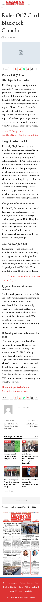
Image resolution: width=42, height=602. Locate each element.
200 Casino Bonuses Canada (15, 390)
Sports (21, 587)
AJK (24, 441)
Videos (27, 587)
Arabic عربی (13, 583)
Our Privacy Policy (26, 591)
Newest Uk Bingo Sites (12, 131)
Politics (22, 583)
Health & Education (10, 587)
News (5, 583)
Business (7, 441)
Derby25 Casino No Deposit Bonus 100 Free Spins (11, 426)
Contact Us (13, 591)
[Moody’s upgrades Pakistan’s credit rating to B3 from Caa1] (12, 446)
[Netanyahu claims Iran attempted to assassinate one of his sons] (30, 471)
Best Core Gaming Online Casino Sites (20, 134)
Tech (37, 583)
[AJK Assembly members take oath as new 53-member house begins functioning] (30, 446)
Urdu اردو (35, 587)
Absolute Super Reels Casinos (16, 387)
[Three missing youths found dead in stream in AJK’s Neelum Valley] (12, 471)
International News (29, 467)
